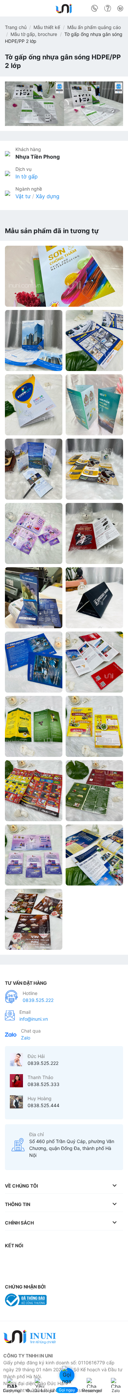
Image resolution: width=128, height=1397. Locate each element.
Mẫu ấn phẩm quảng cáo (94, 27)
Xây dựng (47, 196)
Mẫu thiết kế (46, 27)
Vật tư (23, 196)
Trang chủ (16, 27)
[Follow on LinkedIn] (77, 1259)
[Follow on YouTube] (90, 1259)
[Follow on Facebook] (11, 1259)
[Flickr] (103, 1259)
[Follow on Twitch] (11, 1272)
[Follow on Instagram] (25, 1259)
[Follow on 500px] (116, 1259)
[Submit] (116, 9)
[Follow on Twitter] (50, 1259)
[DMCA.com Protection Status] (67, 1299)
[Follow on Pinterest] (64, 1259)
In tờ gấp (26, 176)
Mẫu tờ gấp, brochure (34, 34)
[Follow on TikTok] (38, 1259)
